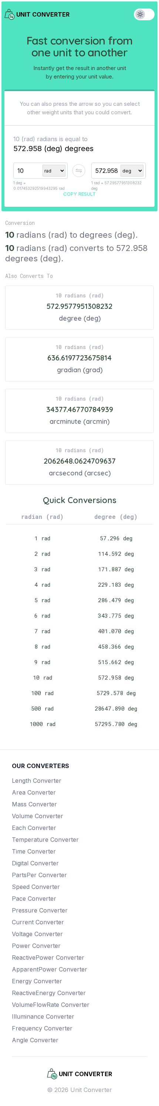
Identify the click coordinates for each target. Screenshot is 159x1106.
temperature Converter (45, 839)
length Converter (36, 780)
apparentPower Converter (49, 969)
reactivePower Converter (48, 957)
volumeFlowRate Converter (50, 1004)
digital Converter (35, 863)
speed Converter (36, 886)
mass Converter (34, 804)
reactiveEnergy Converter (49, 993)
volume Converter (37, 816)
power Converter (36, 945)
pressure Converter (40, 910)
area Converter (34, 792)
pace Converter (34, 898)
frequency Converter (42, 1028)
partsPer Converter (39, 875)
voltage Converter (37, 934)
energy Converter (37, 981)
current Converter (38, 922)
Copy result (79, 194)
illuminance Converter (43, 1016)
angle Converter (35, 1040)
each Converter (34, 827)
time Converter (34, 851)
